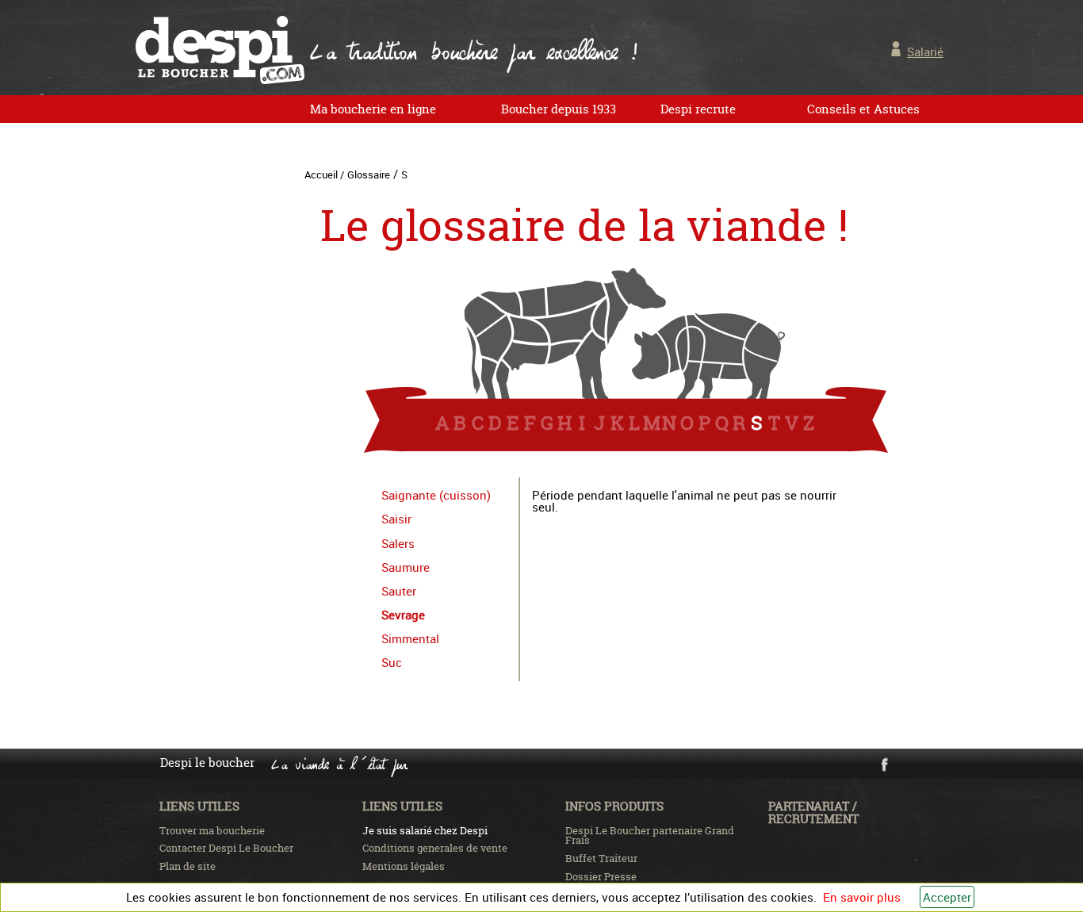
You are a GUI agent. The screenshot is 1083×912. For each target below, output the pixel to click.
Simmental (410, 638)
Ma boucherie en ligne (373, 109)
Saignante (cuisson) (436, 495)
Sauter (398, 591)
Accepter (947, 897)
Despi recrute (698, 109)
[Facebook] (884, 768)
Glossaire (368, 174)
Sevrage (403, 615)
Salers (398, 543)
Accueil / (324, 174)
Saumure (405, 567)
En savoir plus (862, 897)
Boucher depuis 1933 (558, 109)
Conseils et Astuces (863, 109)
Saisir (396, 519)
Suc (391, 662)
